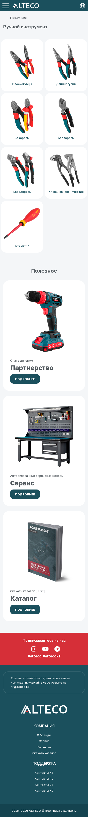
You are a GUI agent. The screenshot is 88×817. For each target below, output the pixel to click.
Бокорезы (22, 138)
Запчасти (44, 747)
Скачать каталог (44, 753)
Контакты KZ (44, 772)
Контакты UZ (44, 784)
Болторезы (66, 138)
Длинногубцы (66, 84)
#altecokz (52, 656)
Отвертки (22, 245)
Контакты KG (44, 790)
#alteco (35, 656)
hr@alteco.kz (20, 686)
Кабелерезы (22, 191)
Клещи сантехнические (66, 191)
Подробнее (25, 379)
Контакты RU (44, 778)
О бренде (44, 735)
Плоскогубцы (22, 84)
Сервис (44, 741)
